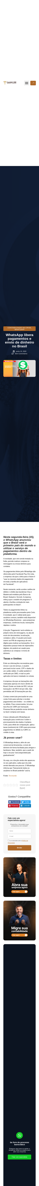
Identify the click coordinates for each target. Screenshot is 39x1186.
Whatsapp (19, 329)
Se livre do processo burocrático (19, 1143)
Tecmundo (13, 776)
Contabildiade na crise (19, 328)
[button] (26, 83)
